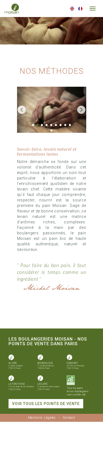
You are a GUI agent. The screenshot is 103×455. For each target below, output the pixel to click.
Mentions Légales (42, 418)
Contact (69, 418)
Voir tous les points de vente (46, 403)
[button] (22, 110)
